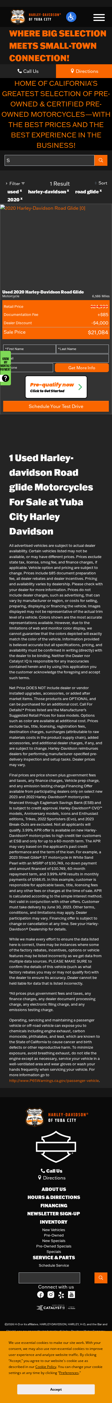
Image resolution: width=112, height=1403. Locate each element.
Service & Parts (54, 1257)
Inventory (53, 1222)
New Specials (53, 1240)
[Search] (100, 160)
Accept (56, 1390)
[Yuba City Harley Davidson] (35, 16)
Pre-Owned (54, 1235)
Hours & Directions (54, 1197)
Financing (53, 1205)
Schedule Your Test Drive (56, 406)
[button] (71, 17)
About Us (54, 1189)
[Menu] (99, 18)
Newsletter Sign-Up (53, 1213)
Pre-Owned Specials (54, 1246)
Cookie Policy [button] (45, 1367)
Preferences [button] (70, 1373)
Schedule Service (54, 1265)
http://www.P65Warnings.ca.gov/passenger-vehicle (54, 1080)
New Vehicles (53, 1229)
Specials (54, 1251)
